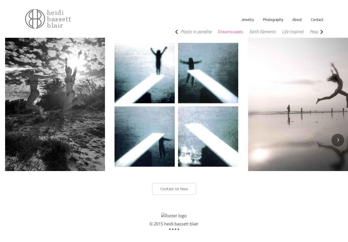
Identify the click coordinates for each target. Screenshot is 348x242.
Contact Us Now (174, 189)
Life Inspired (292, 31)
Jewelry (247, 20)
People (315, 31)
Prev (177, 34)
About (297, 20)
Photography (273, 20)
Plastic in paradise (196, 31)
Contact (317, 20)
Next (324, 34)
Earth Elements (262, 31)
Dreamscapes (230, 31)
